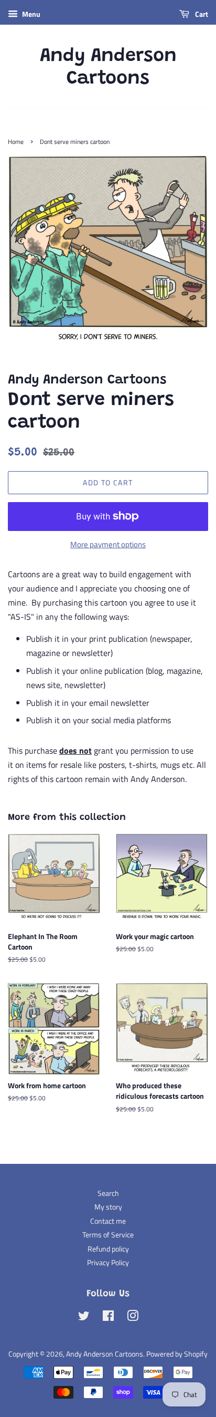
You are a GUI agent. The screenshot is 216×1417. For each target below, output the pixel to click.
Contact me (108, 1221)
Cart (200, 13)
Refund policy (108, 1249)
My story (108, 1207)
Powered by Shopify (177, 1354)
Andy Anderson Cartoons (108, 68)
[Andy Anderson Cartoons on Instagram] (132, 1317)
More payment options (108, 544)
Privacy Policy (108, 1262)
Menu (30, 13)
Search (108, 1193)
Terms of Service (108, 1235)
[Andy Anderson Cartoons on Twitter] (84, 1317)
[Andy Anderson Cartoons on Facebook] (108, 1317)
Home (16, 142)
